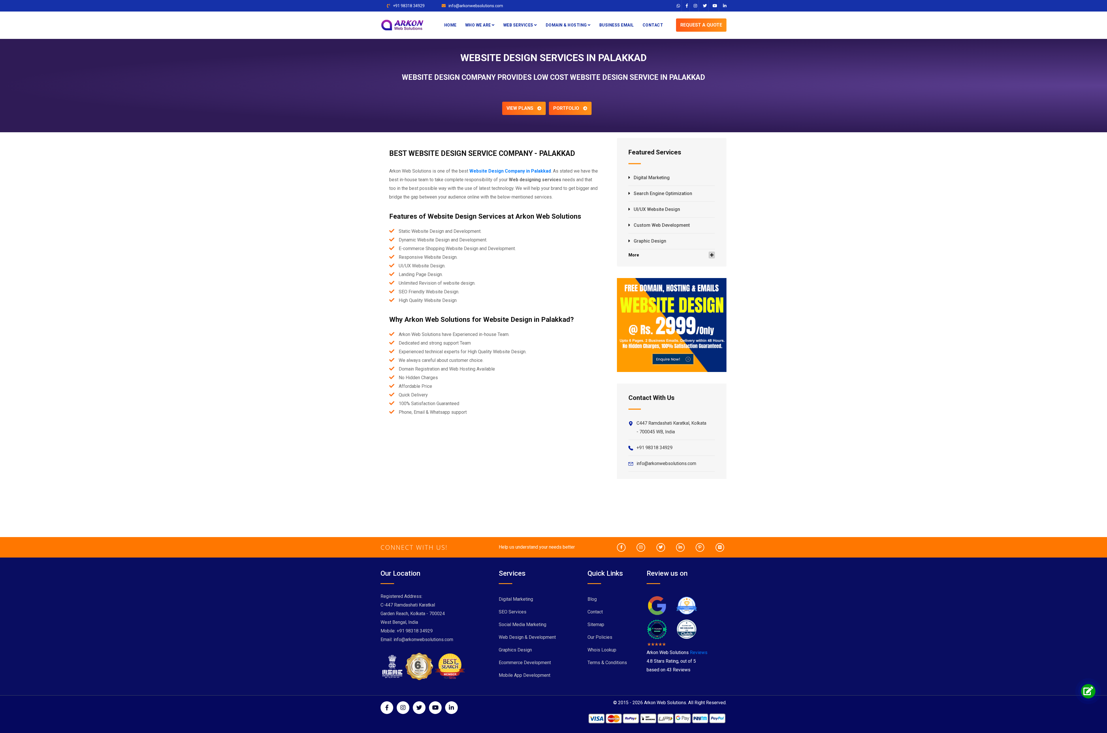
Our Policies (600, 637)
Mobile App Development (524, 675)
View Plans (520, 108)
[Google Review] (657, 605)
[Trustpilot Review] (657, 629)
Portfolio (566, 108)
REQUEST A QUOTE (701, 25)
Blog (592, 599)
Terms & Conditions (607, 662)
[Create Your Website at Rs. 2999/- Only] (671, 324)
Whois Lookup (602, 650)
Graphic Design (650, 241)
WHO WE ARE (478, 25)
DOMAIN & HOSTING (567, 25)
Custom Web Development (662, 225)
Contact (595, 612)
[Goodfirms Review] (686, 605)
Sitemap (596, 624)
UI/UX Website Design (657, 209)
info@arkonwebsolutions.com (476, 5)
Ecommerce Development (525, 662)
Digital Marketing (652, 177)
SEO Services (512, 612)
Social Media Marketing (522, 624)
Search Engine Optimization (663, 193)
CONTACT (653, 25)
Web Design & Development (527, 637)
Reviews (698, 652)
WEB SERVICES (518, 25)
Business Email (616, 25)
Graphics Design (515, 650)
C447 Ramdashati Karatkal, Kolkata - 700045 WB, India (671, 427)
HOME (450, 25)
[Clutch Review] (686, 629)
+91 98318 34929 (409, 5)
